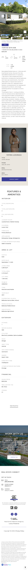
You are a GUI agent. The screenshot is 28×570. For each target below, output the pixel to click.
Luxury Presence (14, 523)
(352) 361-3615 (6, 164)
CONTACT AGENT (14, 179)
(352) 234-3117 (8, 485)
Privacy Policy (20, 531)
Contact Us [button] (14, 457)
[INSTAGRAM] (15, 514)
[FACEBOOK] (12, 514)
